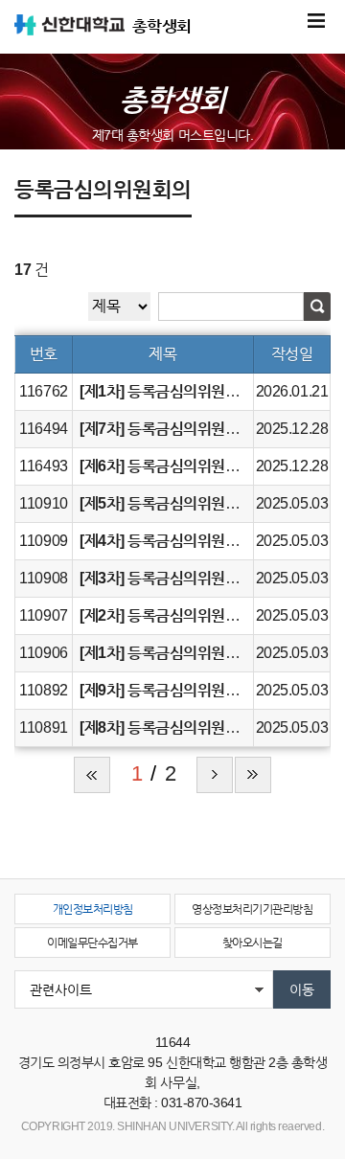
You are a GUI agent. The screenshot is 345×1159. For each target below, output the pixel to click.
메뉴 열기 (316, 21)
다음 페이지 (214, 775)
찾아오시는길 (252, 942)
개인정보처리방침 (93, 909)
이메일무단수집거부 (92, 942)
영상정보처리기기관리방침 (252, 909)
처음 (92, 775)
